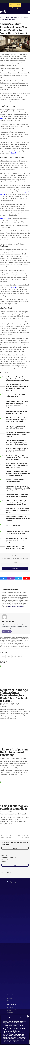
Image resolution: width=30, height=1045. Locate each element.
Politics (12, 20)
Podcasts (9, 998)
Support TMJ (10, 1007)
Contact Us (9, 1010)
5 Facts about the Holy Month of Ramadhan (14, 807)
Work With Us (6, 873)
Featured (5, 20)
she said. (13, 153)
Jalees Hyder (16, 704)
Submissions (10, 1012)
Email (15, 562)
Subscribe (15, 848)
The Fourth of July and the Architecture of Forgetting (14, 752)
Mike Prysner (4, 219)
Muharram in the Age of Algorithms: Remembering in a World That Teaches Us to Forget (14, 695)
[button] (29, 12)
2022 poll (13, 287)
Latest (8, 1000)
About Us (9, 997)
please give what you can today (16, 606)
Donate (15, 865)
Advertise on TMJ (11, 1009)
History (25, 758)
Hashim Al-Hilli (22, 17)
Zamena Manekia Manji (9, 814)
